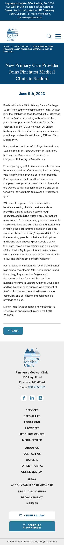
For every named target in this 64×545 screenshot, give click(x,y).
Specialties (32, 416)
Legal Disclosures (32, 491)
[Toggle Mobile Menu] (58, 36)
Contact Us (32, 453)
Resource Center (32, 434)
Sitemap (32, 503)
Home (6, 46)
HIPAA (32, 479)
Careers (32, 459)
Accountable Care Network (32, 485)
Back (14, 330)
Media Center (21, 46)
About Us (32, 447)
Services (32, 410)
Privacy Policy (32, 497)
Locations (32, 422)
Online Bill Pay (32, 471)
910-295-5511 (36, 387)
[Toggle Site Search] (49, 36)
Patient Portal (32, 465)
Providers (32, 428)
